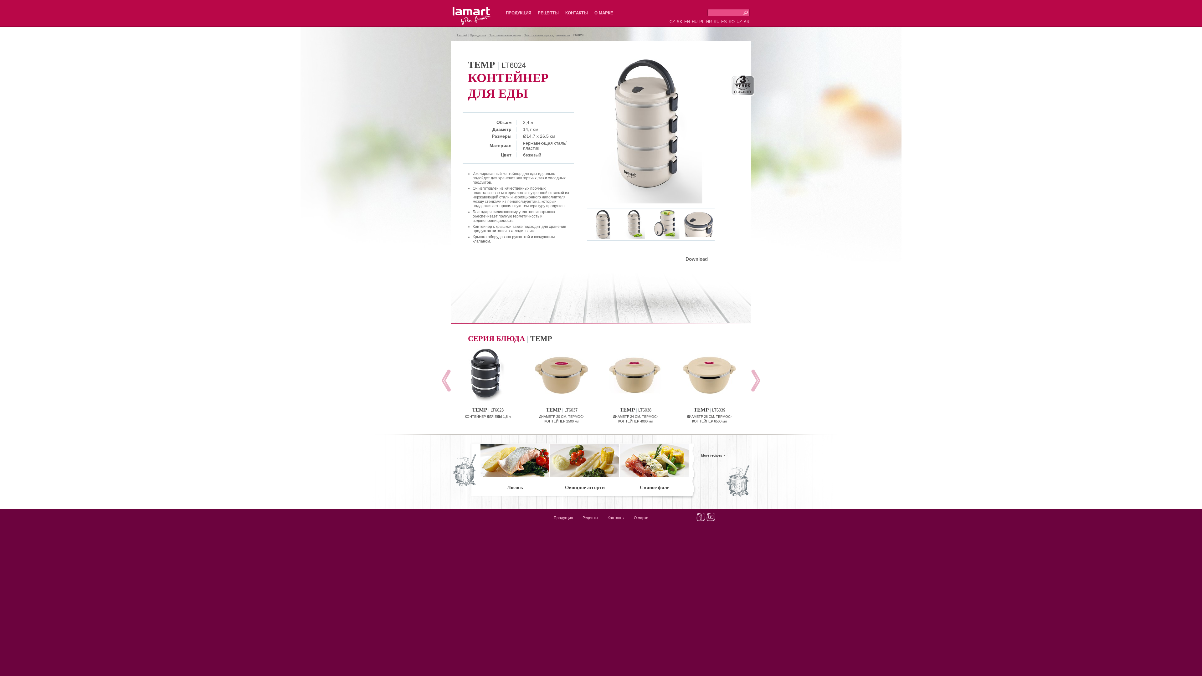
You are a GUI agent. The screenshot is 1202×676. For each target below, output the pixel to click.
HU (694, 21)
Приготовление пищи (505, 35)
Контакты (576, 13)
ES (724, 21)
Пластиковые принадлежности (547, 35)
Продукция (518, 13)
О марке (603, 13)
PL (701, 21)
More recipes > (713, 455)
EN (687, 21)
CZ (672, 21)
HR (709, 21)
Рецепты (548, 13)
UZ (739, 21)
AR (746, 21)
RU (716, 21)
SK (679, 21)
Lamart (464, 11)
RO (732, 21)
